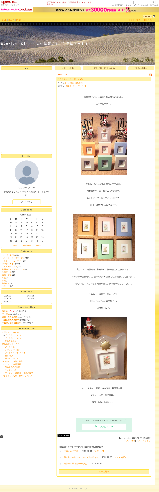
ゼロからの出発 (71, 451)
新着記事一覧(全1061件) (104, 68)
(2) (81, 79)
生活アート (6, 272)
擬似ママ (6, 283)
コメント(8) (99, 451)
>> (121, 5)
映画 (4, 278)
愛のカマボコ (10, 341)
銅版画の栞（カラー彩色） (76, 463)
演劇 (4, 280)
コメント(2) (129, 440)
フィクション (10, 347)
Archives (26, 292)
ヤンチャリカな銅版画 (11, 364)
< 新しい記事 (68, 68)
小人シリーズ (10, 370)
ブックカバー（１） (13, 335)
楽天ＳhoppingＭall (10, 332)
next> (38, 245)
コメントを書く (143, 440)
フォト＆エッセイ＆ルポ (15, 353)
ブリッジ (6, 286)
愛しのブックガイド (10, 344)
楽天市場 (154, 5)
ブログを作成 (142, 5)
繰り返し (6, 311)
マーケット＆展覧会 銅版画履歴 (19, 373)
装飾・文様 (6, 275)
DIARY (11, 20)
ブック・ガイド (8, 264)
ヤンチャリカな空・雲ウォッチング (17, 376)
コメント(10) (120, 457)
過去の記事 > (141, 68)
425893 (147, 16)
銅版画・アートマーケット (13, 269)
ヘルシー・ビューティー (12, 261)
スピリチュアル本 (9, 266)
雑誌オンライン (11, 358)
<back (15, 245)
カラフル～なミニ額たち (68, 79)
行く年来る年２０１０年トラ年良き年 (81, 457)
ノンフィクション (12, 350)
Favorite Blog (26, 307)
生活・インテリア (11, 5)
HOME (4, 20)
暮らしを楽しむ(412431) (73, 83)
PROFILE (20, 20)
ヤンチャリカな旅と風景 (12, 361)
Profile (26, 156)
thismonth (27, 245)
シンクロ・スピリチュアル (13, 258)
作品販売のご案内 (12, 367)
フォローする (26, 202)
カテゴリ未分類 (8, 255)
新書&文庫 (9, 356)
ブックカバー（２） (13, 338)
